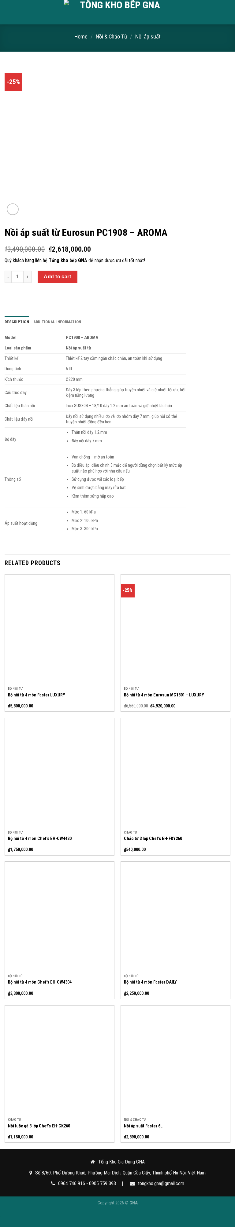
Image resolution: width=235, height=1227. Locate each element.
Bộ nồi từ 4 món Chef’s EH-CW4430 (40, 838)
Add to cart (57, 276)
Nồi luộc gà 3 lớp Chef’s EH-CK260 (39, 1126)
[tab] (17, 322)
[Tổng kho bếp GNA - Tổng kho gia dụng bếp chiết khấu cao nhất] (117, 12)
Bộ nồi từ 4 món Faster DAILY (150, 982)
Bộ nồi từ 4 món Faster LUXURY (36, 695)
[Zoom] (13, 209)
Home (81, 36)
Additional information (57, 322)
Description (17, 322)
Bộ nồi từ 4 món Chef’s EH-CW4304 (40, 982)
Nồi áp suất (148, 36)
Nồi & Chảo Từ (111, 36)
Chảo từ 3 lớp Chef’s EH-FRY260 (153, 838)
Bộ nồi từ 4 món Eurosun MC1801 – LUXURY (164, 695)
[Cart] (227, 12)
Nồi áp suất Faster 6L (143, 1126)
